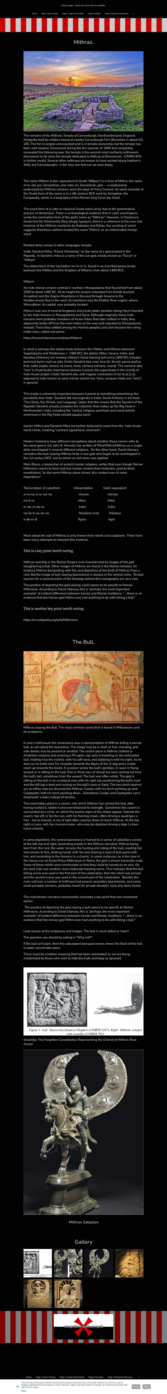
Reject (147, 1387)
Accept (136, 1387)
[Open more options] (133, 13)
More (23, 1391)
